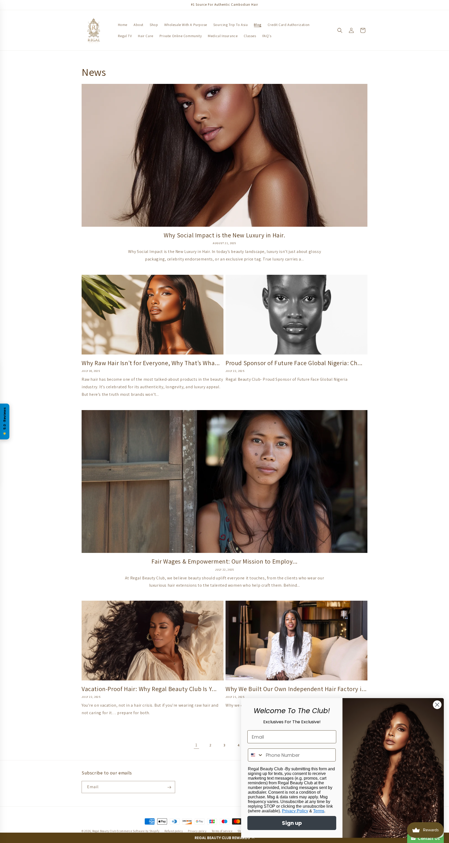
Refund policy (173, 831)
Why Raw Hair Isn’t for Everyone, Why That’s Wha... (151, 363)
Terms (318, 811)
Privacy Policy (295, 811)
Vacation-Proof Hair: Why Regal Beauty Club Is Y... (149, 689)
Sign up (292, 823)
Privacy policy (197, 831)
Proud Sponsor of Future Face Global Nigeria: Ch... (294, 363)
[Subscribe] (169, 787)
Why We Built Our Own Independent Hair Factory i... (296, 689)
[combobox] (255, 755)
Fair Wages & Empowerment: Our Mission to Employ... (224, 561)
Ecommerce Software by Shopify (138, 831)
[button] (224, 838)
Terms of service (222, 831)
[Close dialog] (437, 704)
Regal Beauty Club (104, 831)
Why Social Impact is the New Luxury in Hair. (224, 235)
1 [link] (196, 745)
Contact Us (427, 838)
